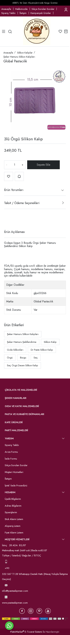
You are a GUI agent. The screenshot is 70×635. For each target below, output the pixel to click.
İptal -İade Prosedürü (16, 485)
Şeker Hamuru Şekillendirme (21, 342)
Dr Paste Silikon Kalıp (42, 350)
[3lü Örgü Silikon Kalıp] (35, 99)
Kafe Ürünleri (14, 422)
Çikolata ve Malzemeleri (21, 390)
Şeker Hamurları (15, 398)
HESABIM (10, 492)
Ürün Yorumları (13, 190)
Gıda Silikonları (15, 350)
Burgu (23, 357)
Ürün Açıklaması (14, 232)
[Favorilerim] (60, 31)
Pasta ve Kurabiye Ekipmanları (24, 414)
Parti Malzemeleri (16, 430)
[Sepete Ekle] (43, 164)
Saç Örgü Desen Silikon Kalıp (22, 365)
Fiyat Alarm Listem (14, 532)
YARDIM (9, 438)
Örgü (10, 357)
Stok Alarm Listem (14, 519)
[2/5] (8, 219)
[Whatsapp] (9, 625)
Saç (36, 357)
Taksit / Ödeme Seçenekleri (21, 203)
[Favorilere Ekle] (8, 176)
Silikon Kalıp (50, 342)
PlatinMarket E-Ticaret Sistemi (26, 632)
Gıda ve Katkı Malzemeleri (22, 406)
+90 (7, 568)
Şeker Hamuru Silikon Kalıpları (23, 334)
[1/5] (6, 219)
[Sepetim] (66, 31)
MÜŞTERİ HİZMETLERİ (17, 539)
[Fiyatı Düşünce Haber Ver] (19, 176)
